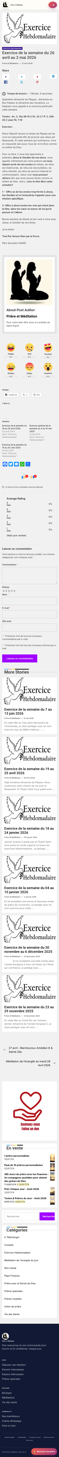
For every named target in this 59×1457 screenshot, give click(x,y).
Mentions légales (10, 1437)
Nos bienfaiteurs (11, 1416)
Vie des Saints (11, 1314)
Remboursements (49, 1437)
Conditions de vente (35, 1437)
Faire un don (8, 1425)
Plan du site (29, 1440)
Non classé (10, 1268)
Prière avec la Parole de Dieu (20, 1283)
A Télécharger (11, 1237)
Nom (5, 594)
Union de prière (12, 1306)
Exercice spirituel (35, 487)
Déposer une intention (14, 1364)
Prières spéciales (13, 1291)
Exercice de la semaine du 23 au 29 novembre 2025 (29, 1009)
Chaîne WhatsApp (11, 1421)
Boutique (6, 1392)
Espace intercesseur (13, 1374)
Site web (6, 621)
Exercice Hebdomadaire (12, 48)
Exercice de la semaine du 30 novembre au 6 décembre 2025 (28, 950)
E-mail (6, 608)
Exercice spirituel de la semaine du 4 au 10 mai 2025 (41, 428)
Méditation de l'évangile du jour (21, 1260)
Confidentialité (22, 1437)
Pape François (12, 1275)
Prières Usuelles (12, 1298)
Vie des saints (9, 1402)
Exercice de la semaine (17, 487)
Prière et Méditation (10, 63)
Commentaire (10, 564)
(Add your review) (16, 535)
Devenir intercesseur (13, 1369)
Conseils (8, 1244)
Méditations (8, 1397)
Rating (6, 587)
